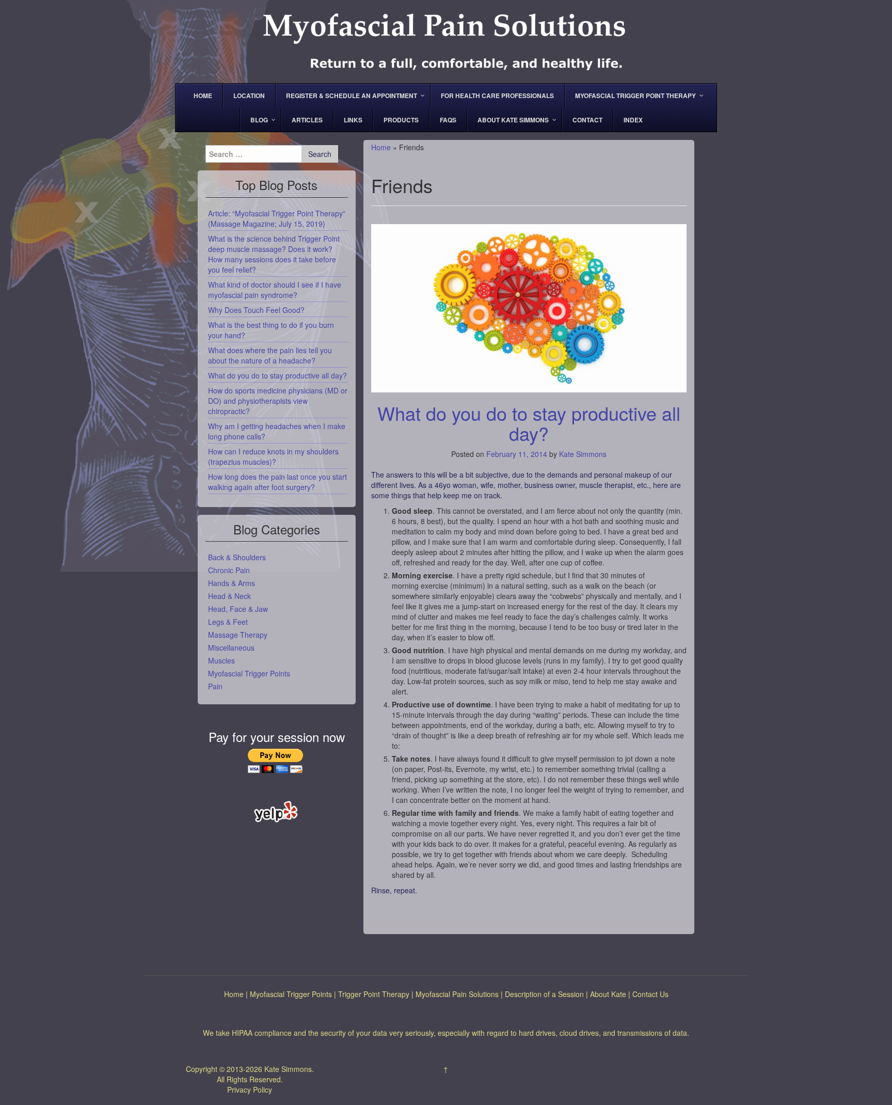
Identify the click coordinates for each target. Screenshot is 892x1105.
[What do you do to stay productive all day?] (529, 303)
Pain (215, 686)
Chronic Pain (229, 570)
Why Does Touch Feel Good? (256, 310)
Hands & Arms (231, 583)
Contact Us (650, 994)
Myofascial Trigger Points (249, 673)
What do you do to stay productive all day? (528, 423)
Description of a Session (544, 994)
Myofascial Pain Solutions (457, 994)
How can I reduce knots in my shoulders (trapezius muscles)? (273, 456)
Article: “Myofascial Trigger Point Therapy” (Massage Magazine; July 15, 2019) (276, 218)
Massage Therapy (237, 634)
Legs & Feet (228, 622)
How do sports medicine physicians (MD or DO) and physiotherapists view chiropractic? (277, 400)
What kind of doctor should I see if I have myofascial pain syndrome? (274, 289)
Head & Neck (229, 596)
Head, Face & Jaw (238, 609)
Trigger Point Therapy (373, 994)
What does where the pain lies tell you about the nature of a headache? (270, 355)
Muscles (221, 660)
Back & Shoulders (237, 557)
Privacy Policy (249, 1089)
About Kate (608, 994)
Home (381, 147)
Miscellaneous (231, 647)
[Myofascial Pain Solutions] (446, 40)
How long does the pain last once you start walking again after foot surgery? (277, 481)
